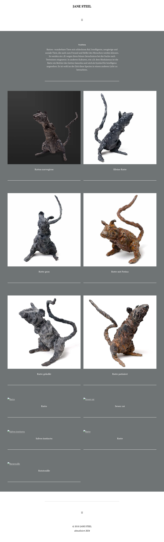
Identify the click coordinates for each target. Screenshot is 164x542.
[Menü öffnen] (82, 19)
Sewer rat (120, 406)
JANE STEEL (82, 6)
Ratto (44, 406)
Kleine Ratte (120, 169)
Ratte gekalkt (44, 374)
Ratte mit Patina (120, 271)
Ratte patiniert (120, 374)
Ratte (120, 438)
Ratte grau (44, 271)
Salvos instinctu (44, 438)
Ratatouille (44, 470)
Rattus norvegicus (44, 169)
